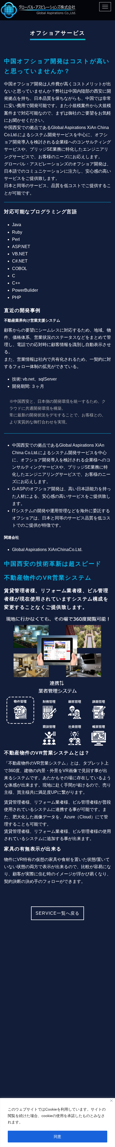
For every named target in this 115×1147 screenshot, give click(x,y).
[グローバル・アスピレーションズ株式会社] (39, 10)
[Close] (111, 1100)
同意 (57, 1136)
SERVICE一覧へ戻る (57, 913)
